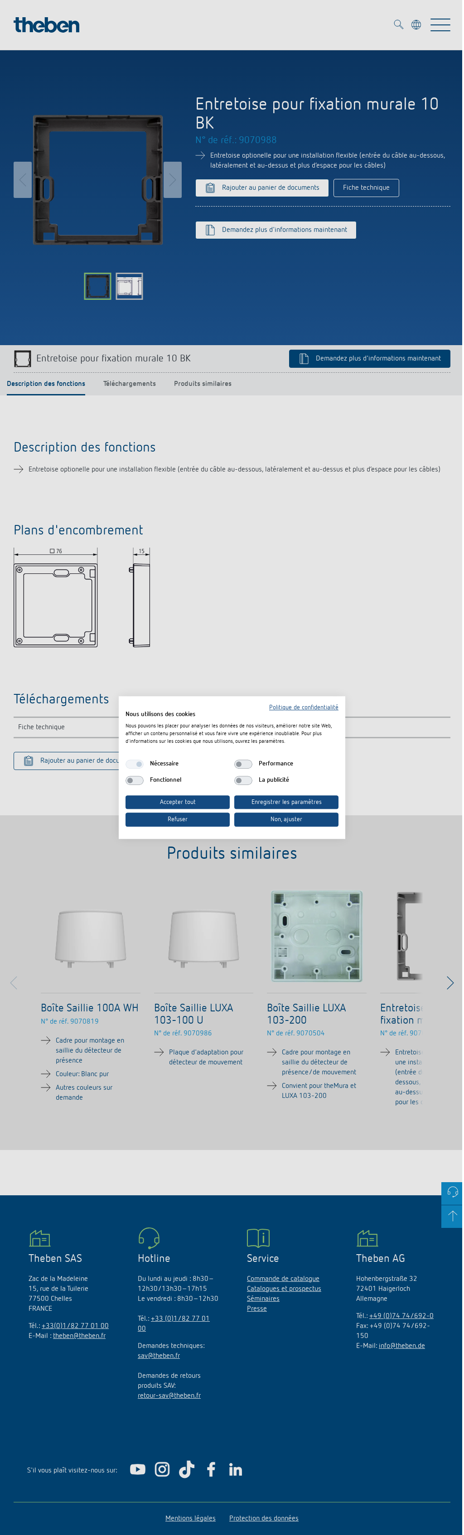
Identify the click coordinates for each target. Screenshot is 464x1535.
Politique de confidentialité (303, 707)
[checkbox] (135, 764)
